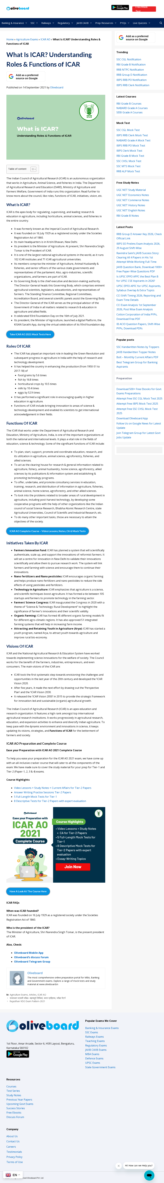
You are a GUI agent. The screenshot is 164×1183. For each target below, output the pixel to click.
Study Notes (13, 1095)
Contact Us (13, 1141)
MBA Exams (92, 1054)
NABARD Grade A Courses (132, 108)
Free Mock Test (141, 9)
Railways (46, 22)
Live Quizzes (140, 22)
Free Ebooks (13, 1112)
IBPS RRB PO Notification (131, 80)
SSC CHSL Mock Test (128, 161)
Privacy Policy (14, 1157)
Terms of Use (14, 1162)
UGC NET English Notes (130, 210)
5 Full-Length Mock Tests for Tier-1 (35, 796)
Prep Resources (104, 22)
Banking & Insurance (13, 22)
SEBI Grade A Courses (129, 112)
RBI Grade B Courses (128, 103)
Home (10, 39)
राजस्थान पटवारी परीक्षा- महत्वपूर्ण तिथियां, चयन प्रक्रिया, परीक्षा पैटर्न (38, 998)
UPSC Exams (92, 1063)
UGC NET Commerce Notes (132, 200)
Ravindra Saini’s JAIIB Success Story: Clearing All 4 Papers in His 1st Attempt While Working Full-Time (137, 257)
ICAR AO (45, 39)
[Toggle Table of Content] (32, 169)
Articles (32, 994)
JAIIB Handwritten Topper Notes (136, 352)
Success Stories (15, 1108)
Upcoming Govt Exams (19, 1104)
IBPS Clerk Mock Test (129, 150)
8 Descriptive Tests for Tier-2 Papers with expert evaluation (50, 801)
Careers (11, 1146)
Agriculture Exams (27, 39)
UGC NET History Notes (130, 205)
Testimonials (14, 1152)
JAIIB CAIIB (83, 22)
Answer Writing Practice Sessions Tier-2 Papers (42, 792)
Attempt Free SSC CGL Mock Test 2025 (139, 398)
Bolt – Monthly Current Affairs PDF (137, 357)
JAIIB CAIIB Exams (96, 1050)
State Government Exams (100, 1067)
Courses (11, 1086)
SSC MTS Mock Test (128, 166)
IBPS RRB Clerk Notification (132, 85)
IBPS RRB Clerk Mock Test (132, 135)
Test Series (13, 1091)
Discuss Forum (15, 1117)
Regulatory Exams (96, 1045)
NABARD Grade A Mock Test (133, 140)
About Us (12, 1136)
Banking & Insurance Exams (102, 1028)
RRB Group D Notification (131, 75)
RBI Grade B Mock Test (130, 156)
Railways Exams (94, 1036)
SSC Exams (91, 1032)
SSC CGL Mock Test (128, 130)
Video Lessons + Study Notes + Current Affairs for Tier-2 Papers (52, 788)
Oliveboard (56, 87)
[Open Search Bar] (161, 23)
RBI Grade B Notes (127, 215)
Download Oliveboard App (132, 418)
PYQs (123, 22)
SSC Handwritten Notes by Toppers (137, 347)
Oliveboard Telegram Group (32, 961)
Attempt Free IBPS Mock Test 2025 (137, 403)
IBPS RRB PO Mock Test (130, 145)
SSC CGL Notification (128, 59)
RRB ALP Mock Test (128, 171)
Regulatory (64, 22)
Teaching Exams (95, 1041)
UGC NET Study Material (131, 190)
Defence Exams (94, 1058)
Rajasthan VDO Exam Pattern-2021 (27, 1001)
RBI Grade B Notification (131, 64)
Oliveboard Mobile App (28, 953)
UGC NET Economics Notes (132, 195)
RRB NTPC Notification (130, 69)
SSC (33, 22)
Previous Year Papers (19, 1099)
